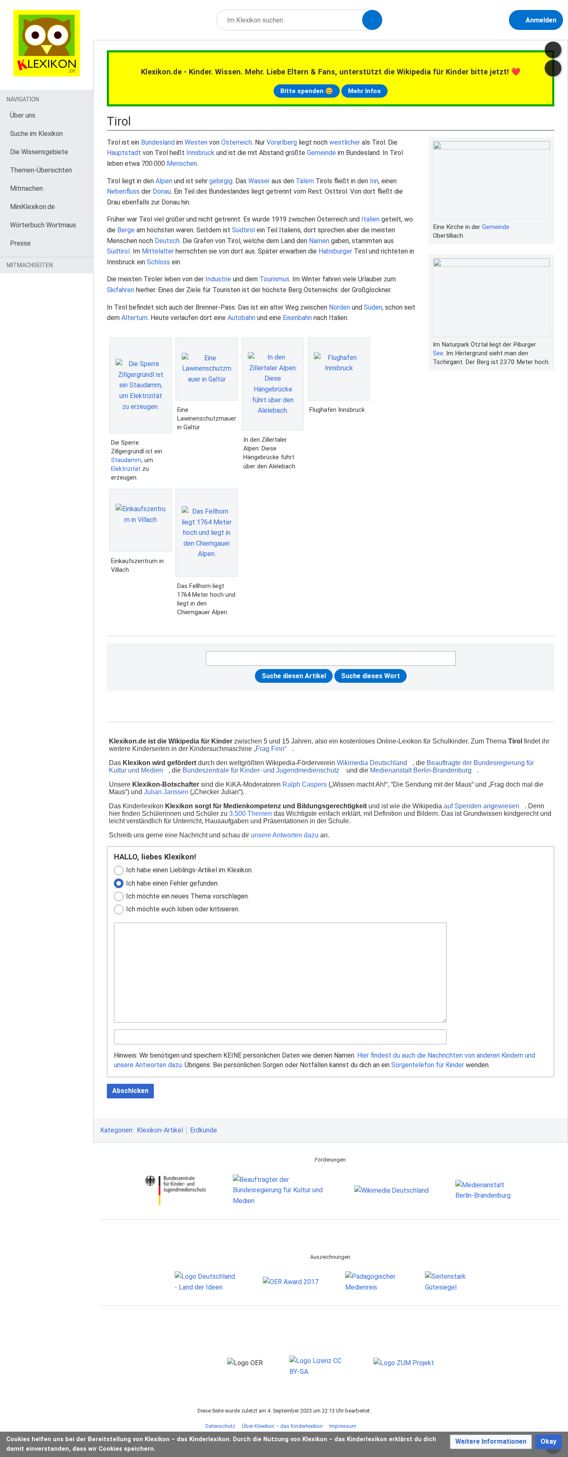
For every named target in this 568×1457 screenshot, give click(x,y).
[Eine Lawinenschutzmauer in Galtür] (206, 369)
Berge (126, 230)
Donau (162, 191)
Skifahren (120, 290)
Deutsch (167, 241)
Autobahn (241, 318)
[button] (491, 1442)
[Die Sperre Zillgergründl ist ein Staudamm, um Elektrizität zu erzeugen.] (140, 385)
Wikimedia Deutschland (372, 762)
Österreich (236, 142)
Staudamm (126, 460)
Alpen (164, 181)
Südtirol (243, 230)
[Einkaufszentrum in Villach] (140, 520)
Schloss (158, 262)
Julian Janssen (166, 791)
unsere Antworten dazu (285, 835)
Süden (373, 307)
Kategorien (116, 1130)
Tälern (305, 181)
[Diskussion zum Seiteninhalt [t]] (553, 50)
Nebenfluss (123, 191)
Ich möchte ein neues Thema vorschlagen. (187, 896)
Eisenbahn (297, 318)
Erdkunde (203, 1130)
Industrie (218, 279)
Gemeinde (495, 227)
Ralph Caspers (304, 784)
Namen (319, 241)
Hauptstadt (124, 153)
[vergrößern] (546, 227)
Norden (339, 307)
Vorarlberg (282, 142)
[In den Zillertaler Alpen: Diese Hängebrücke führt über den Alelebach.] (273, 384)
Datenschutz (220, 1426)
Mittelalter (158, 251)
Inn (374, 181)
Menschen (182, 163)
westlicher (344, 142)
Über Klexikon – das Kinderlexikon (282, 1426)
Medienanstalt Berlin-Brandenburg (421, 770)
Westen (196, 142)
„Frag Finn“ (270, 748)
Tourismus (274, 279)
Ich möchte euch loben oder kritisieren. (183, 909)
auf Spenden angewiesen (481, 806)
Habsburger (335, 251)
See (438, 353)
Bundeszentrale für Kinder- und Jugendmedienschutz (261, 770)
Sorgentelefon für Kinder (427, 1065)
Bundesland (158, 142)
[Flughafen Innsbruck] (339, 369)
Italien (370, 219)
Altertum (134, 318)
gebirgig (220, 181)
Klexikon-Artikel (160, 1130)
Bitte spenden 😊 (306, 91)
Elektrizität (126, 469)
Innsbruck (200, 153)
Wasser (259, 181)
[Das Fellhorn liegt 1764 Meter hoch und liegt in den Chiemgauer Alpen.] (206, 532)
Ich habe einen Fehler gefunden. (172, 883)
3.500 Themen (250, 813)
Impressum (342, 1426)
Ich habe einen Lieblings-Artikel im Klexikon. (189, 870)
